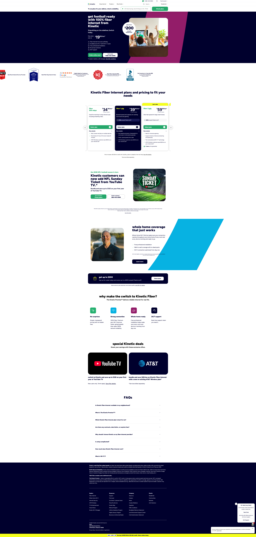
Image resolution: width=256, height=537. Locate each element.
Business (151, 500)
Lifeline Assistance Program (115, 510)
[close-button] (252, 528)
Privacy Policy (92, 530)
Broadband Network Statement (136, 510)
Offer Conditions (133, 507)
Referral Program (113, 507)
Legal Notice (107, 530)
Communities (152, 498)
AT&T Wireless (92, 503)
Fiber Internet (92, 495)
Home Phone (92, 507)
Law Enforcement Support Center (137, 512)
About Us (131, 495)
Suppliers (131, 505)
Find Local (111, 498)
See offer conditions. (111, 58)
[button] (144, 4)
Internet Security (93, 500)
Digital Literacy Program (115, 512)
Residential (151, 495)
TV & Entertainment (94, 505)
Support (111, 495)
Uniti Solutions (152, 503)
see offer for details (140, 285)
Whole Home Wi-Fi (93, 498)
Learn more (139, 261)
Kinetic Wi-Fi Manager (94, 510)
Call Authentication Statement (136, 515)
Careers (131, 498)
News (130, 500)
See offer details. (147, 154)
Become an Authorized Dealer (116, 515)
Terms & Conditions (100, 530)
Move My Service (113, 503)
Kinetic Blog (112, 505)
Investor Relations (133, 503)
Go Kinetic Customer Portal (115, 500)
